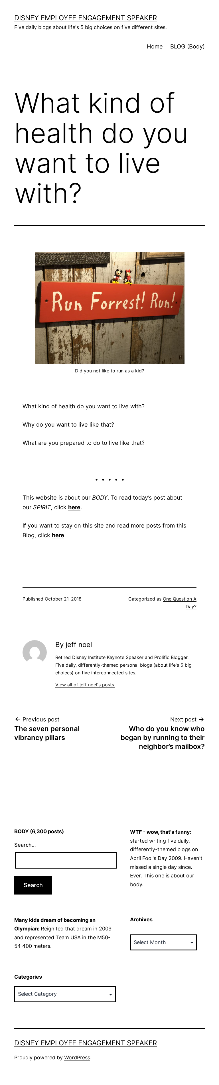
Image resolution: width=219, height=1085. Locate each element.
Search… (25, 845)
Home (155, 46)
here (74, 507)
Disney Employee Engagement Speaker (85, 18)
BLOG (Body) (187, 46)
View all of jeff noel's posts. (85, 684)
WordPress (77, 1057)
